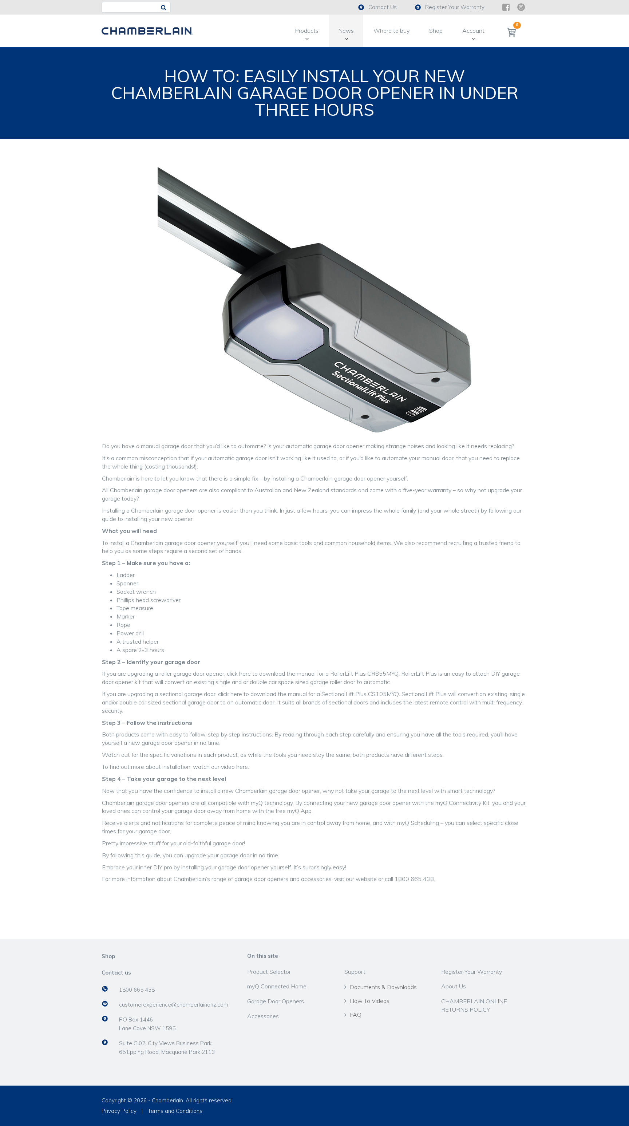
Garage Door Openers (275, 1001)
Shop (436, 30)
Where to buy (391, 30)
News (346, 30)
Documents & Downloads (383, 987)
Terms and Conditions (175, 1110)
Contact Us (382, 7)
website (366, 878)
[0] (511, 31)
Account (473, 30)
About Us (453, 986)
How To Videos (369, 1000)
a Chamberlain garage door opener (340, 478)
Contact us (116, 972)
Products (307, 30)
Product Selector (269, 971)
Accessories (263, 1016)
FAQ (355, 1014)
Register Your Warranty (455, 7)
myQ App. (300, 810)
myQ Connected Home (276, 986)
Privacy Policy (119, 1110)
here (245, 673)
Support (354, 971)
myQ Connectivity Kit (462, 802)
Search (165, 7)
